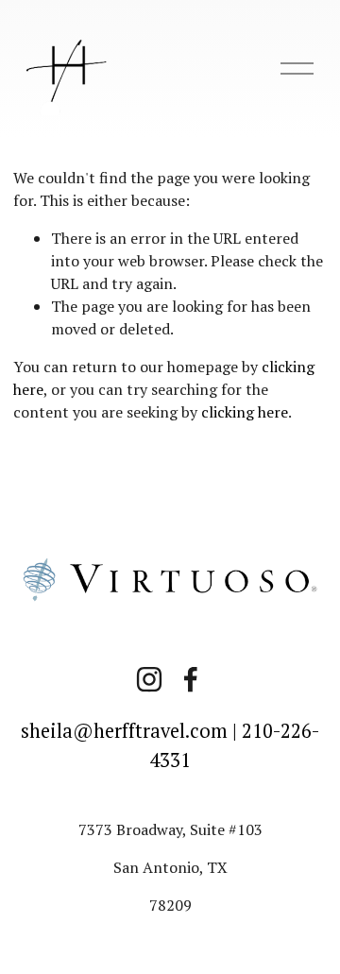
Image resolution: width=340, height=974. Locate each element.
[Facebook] (191, 679)
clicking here (244, 412)
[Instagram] (149, 679)
